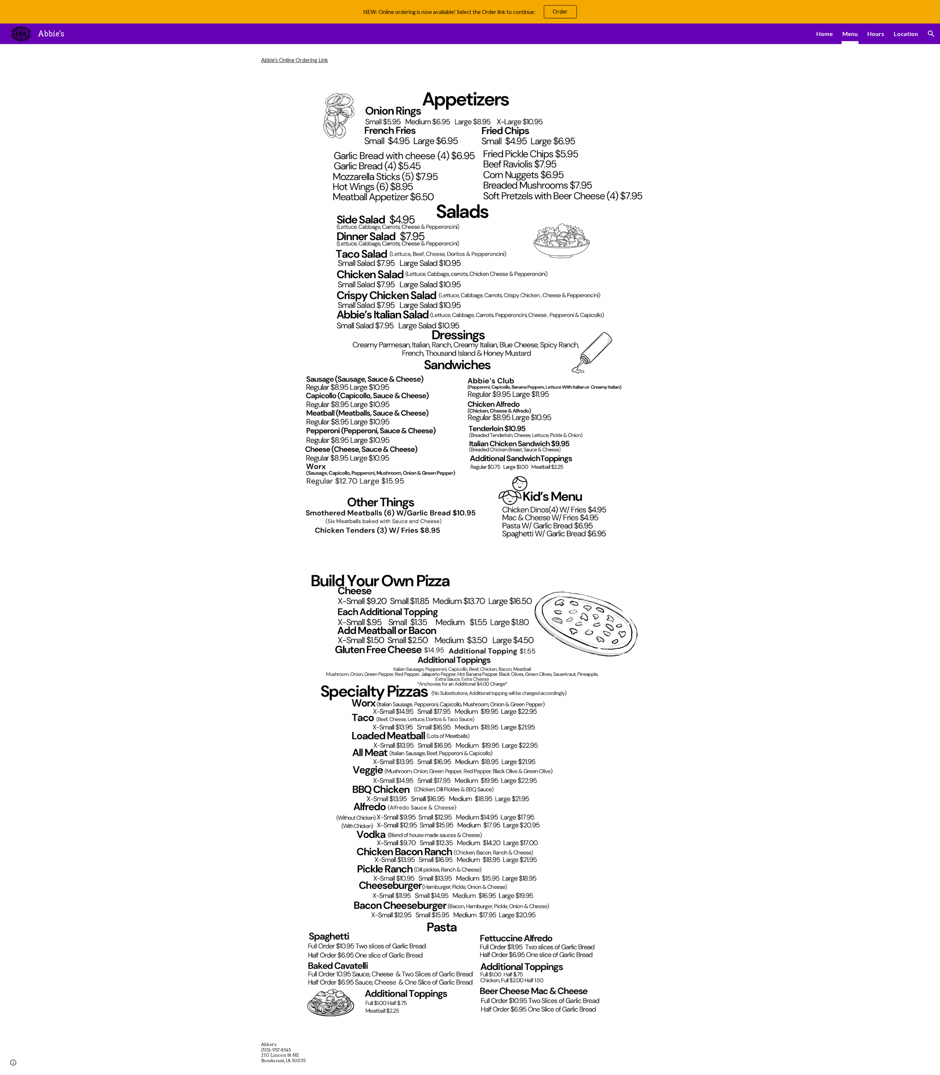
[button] (931, 34)
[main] (470, 60)
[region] (470, 12)
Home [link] (824, 33)
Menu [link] (850, 33)
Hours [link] (875, 33)
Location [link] (906, 33)
